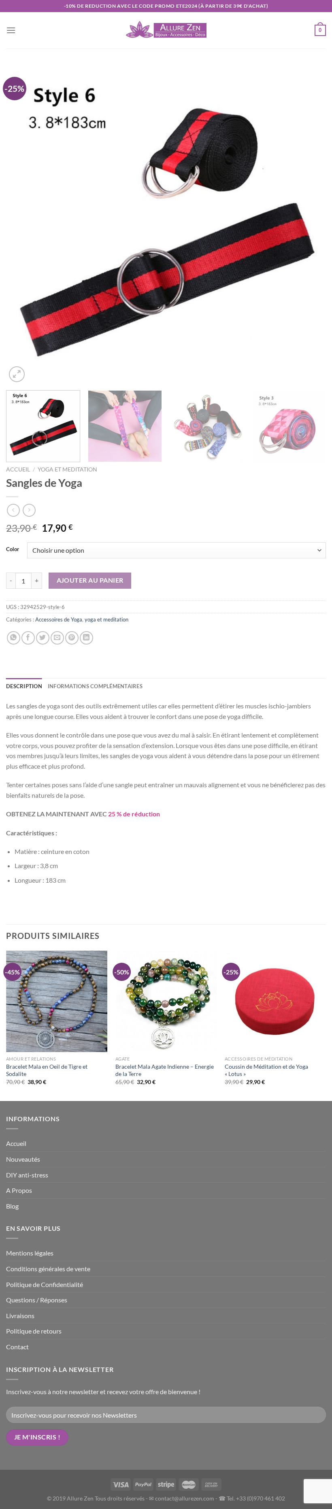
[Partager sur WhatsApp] (13, 638)
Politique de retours (34, 1331)
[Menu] (11, 30)
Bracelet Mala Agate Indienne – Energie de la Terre (164, 1070)
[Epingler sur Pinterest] (72, 638)
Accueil (18, 469)
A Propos (19, 1190)
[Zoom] (17, 374)
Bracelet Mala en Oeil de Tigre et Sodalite (46, 1070)
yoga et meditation (67, 469)
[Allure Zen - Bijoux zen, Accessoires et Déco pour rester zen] (166, 30)
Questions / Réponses (36, 1300)
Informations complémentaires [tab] (95, 686)
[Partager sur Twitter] (42, 638)
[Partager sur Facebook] (28, 638)
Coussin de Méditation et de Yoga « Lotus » (266, 1070)
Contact (17, 1346)
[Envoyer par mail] (57, 638)
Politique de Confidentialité (44, 1284)
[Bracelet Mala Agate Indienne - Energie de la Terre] (166, 1001)
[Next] (309, 224)
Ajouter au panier (90, 580)
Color (12, 549)
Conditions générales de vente (48, 1268)
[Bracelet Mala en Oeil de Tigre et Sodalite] (56, 1001)
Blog (12, 1206)
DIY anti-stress (27, 1175)
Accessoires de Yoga (58, 619)
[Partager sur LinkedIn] (86, 638)
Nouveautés (23, 1159)
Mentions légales (29, 1253)
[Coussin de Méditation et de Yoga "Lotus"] (275, 1001)
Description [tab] (24, 686)
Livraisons (20, 1315)
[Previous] (22, 224)
